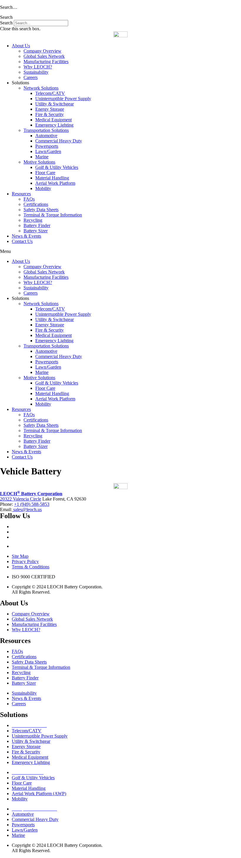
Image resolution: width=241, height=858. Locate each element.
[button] (120, 17)
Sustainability (36, 72)
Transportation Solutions (46, 130)
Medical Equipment (53, 119)
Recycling (33, 220)
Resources (21, 193)
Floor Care (45, 172)
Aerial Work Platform (55, 183)
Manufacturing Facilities (46, 61)
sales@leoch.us (27, 509)
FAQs (29, 199)
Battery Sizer (36, 230)
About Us (21, 45)
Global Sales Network (44, 56)
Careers (31, 77)
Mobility (43, 188)
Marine (41, 156)
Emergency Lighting (54, 124)
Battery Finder (37, 225)
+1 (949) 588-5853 (31, 504)
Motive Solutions (39, 161)
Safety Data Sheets (41, 209)
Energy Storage (49, 109)
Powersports (46, 146)
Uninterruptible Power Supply (63, 98)
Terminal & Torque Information (53, 214)
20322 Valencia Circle (20, 498)
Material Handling (52, 177)
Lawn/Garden (48, 151)
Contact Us (22, 241)
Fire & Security (49, 114)
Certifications (36, 204)
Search (6, 22)
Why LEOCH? (38, 66)
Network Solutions (41, 87)
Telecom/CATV (50, 93)
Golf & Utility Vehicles (56, 167)
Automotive (46, 135)
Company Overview (42, 50)
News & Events (26, 236)
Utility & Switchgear (54, 103)
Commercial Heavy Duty (58, 140)
